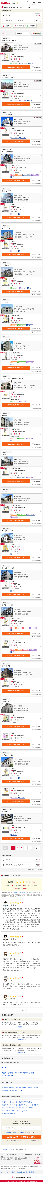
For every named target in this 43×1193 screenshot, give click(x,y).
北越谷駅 (35, 1087)
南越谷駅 (5, 1090)
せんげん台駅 (13, 1090)
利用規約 (12, 1172)
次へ (37, 848)
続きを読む (21, 1027)
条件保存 (6, 26)
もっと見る (21, 1010)
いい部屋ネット (5, 1149)
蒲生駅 (24, 1087)
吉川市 (25, 1073)
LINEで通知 (32, 26)
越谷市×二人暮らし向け (25, 1102)
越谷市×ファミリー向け (9, 1105)
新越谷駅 (5, 1087)
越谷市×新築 (6, 1111)
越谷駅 (30, 1087)
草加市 (20, 1073)
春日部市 (31, 1073)
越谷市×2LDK (6, 1108)
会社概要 (31, 1172)
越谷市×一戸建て (27, 1108)
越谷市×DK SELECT (8, 1113)
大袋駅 (20, 1090)
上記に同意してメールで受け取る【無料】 (21, 1137)
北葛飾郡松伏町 (12, 1073)
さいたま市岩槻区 (7, 1076)
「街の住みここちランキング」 (20, 892)
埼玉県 (4, 1068)
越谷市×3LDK (16, 1108)
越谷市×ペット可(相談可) (19, 1111)
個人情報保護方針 (22, 1172)
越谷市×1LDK (36, 1105)
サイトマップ (4, 1172)
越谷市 (4, 1073)
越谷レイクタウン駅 (15, 1087)
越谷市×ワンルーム (24, 1105)
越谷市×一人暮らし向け (9, 1102)
